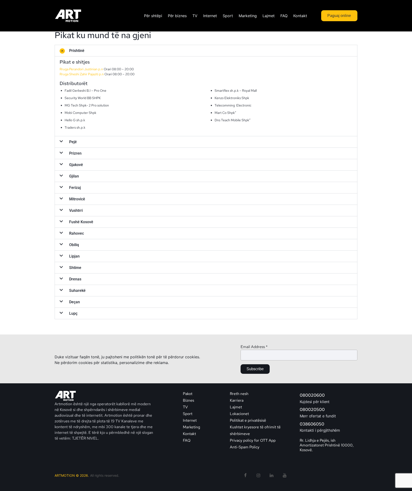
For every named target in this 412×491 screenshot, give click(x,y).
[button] (206, 50)
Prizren (75, 153)
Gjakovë (76, 164)
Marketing (191, 427)
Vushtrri (76, 210)
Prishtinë (76, 50)
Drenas (75, 279)
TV (185, 407)
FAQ (187, 440)
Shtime (75, 267)
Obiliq (74, 245)
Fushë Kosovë (81, 222)
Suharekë (77, 290)
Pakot (187, 393)
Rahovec (76, 233)
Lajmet (236, 407)
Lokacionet (239, 413)
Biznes (188, 400)
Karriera (236, 400)
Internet (190, 420)
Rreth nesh (239, 393)
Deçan (74, 302)
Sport (187, 413)
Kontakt (190, 433)
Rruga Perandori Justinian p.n (81, 69)
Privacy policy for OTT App (253, 440)
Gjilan (74, 176)
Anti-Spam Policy (244, 447)
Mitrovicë (77, 199)
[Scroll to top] (399, 479)
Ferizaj (75, 187)
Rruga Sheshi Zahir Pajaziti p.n (82, 74)
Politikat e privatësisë (248, 420)
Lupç (73, 313)
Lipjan (74, 256)
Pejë (73, 142)
